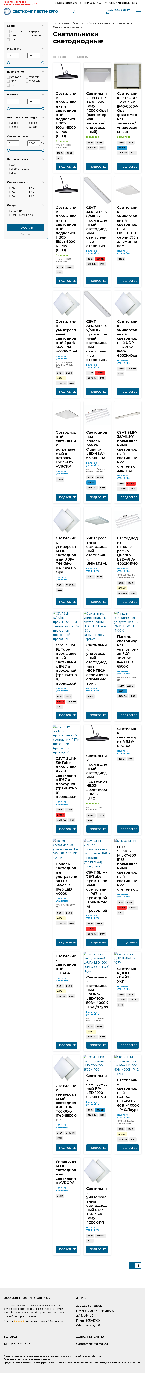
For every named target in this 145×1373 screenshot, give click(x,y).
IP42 (13, 191)
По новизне (59, 57)
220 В (14, 81)
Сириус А (34, 31)
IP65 (13, 195)
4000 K (15, 122)
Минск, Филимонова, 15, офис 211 (123, 3)
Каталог (68, 23)
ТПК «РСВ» (35, 35)
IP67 (31, 195)
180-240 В (16, 77)
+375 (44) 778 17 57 (118, 11)
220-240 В (34, 81)
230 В (14, 85)
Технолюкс (17, 35)
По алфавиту (80, 57)
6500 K (33, 127)
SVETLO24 (16, 31)
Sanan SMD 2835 (20, 168)
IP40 (31, 187)
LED (13, 164)
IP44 (31, 191)
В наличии (16, 210)
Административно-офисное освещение (111, 23)
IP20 (13, 187)
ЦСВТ (14, 39)
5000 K (33, 122)
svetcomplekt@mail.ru (67, 3)
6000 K (15, 127)
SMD (13, 172)
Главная (57, 23)
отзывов (43, 1321)
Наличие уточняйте (22, 214)
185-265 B (34, 77)
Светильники (81, 23)
